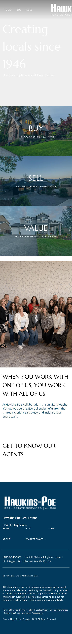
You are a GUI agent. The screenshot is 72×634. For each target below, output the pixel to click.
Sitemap (26, 612)
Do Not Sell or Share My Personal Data (21, 575)
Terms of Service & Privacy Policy (18, 609)
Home (7, 9)
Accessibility (37, 612)
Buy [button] (18, 9)
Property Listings (12, 612)
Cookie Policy (41, 609)
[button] (7, 529)
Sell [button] (29, 9)
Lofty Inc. (18, 619)
